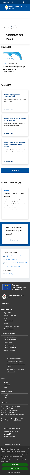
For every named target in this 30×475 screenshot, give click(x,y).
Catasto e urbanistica (10, 348)
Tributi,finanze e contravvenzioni (16, 364)
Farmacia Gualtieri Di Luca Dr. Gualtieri (14, 194)
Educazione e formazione (14, 358)
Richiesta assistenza (9, 437)
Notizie (6, 382)
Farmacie (6, 190)
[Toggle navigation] (3, 7)
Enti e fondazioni (8, 321)
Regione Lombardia (7, 2)
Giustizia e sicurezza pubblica (15, 361)
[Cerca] (27, 7)
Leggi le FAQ (7, 434)
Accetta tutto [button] (15, 465)
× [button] (28, 448)
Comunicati (7, 385)
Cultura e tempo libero (10, 340)
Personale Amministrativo (11, 326)
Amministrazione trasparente (12, 445)
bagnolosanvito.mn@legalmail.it (13, 419)
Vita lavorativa (8, 342)
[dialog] (15, 460)
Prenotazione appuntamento (12, 429)
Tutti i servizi (15, 170)
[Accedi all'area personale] (23, 2)
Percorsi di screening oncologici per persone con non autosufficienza (14, 69)
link (7, 461)
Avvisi (4, 63)
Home (5, 26)
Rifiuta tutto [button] (15, 468)
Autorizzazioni (11, 372)
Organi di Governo (9, 313)
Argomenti (13, 26)
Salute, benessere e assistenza (15, 369)
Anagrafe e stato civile (10, 337)
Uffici (5, 318)
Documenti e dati (9, 329)
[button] (15, 472)
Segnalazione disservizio (11, 431)
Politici (6, 323)
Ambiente (9, 366)
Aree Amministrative (10, 315)
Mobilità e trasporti (9, 350)
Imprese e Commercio (10, 345)
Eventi (6, 398)
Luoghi (6, 395)
